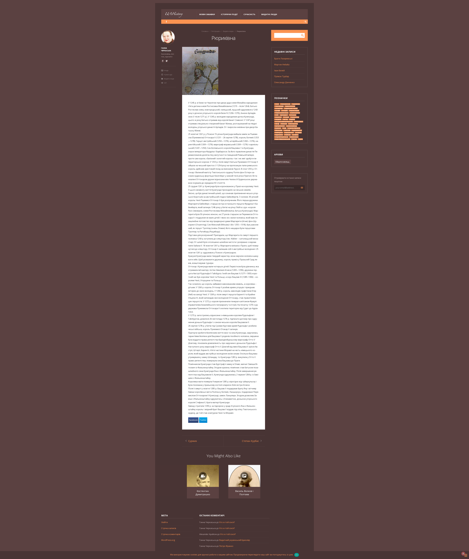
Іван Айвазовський (282, 139)
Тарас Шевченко (282, 113)
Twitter (203, 420)
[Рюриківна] (223, 71)
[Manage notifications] (463, 554)
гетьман (293, 115)
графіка (295, 135)
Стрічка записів (168, 528)
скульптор (295, 117)
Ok (297, 555)
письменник (286, 104)
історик (285, 110)
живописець (290, 106)
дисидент (284, 115)
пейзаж (288, 135)
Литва (294, 139)
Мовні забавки (207, 14)
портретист (289, 132)
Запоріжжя (279, 106)
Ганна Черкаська (166, 49)
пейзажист (299, 121)
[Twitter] (166, 60)
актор (285, 119)
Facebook (193, 420)
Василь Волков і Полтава (244, 492)
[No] (465, 555)
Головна (205, 31)
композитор (295, 113)
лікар (277, 124)
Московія (278, 130)
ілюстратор (293, 124)
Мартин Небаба (281, 64)
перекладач (294, 110)
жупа (301, 139)
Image (166, 70)
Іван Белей (279, 70)
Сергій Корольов (281, 137)
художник (296, 104)
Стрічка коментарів (170, 534)
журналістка (297, 130)
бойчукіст (279, 132)
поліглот (278, 117)
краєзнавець (292, 126)
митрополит (280, 126)
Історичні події (229, 14)
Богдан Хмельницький (284, 121)
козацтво (279, 108)
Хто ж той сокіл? (227, 522)
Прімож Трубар (281, 76)
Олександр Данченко (284, 82)
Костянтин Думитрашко (202, 492)
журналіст (279, 135)
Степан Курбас (250, 441)
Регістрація (215, 31)
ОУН (277, 115)
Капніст (278, 128)
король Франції (294, 128)
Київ (284, 128)
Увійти (164, 522)
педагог (278, 119)
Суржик (192, 441)
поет (277, 104)
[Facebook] (166, 22)
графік (277, 110)
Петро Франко (226, 546)
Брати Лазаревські (283, 58)
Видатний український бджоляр (234, 540)
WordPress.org (168, 540)
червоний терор (291, 108)
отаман (299, 132)
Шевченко (294, 137)
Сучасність (249, 14)
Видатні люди (269, 14)
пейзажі (287, 130)
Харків (292, 119)
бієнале (284, 124)
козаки (286, 117)
